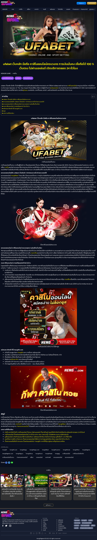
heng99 (20, 352)
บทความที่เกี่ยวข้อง (8, 113)
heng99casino (56, 450)
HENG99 (4, 9)
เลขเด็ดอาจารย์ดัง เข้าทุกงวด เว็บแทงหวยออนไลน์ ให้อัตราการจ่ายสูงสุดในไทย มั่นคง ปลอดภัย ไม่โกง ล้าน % (37, 439)
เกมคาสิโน (34, 253)
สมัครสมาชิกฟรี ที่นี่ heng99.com (12, 108)
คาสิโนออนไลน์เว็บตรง (8, 457)
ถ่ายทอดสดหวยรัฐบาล (86, 528)
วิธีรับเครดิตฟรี (27, 78)
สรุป (4, 111)
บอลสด (68, 9)
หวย (13, 9)
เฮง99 (76, 528)
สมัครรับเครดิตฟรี (7, 78)
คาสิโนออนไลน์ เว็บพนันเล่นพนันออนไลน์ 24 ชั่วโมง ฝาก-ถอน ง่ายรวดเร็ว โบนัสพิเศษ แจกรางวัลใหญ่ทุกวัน (37, 434)
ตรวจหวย (77, 523)
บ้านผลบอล (76, 9)
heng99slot (39, 454)
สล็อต (28, 9)
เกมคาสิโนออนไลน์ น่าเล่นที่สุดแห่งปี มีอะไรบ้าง (16, 106)
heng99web (48, 454)
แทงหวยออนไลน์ (69, 457)
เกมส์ (44, 9)
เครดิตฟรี (19, 424)
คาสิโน (20, 9)
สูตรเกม (91, 9)
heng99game (86, 450)
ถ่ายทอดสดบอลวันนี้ (22, 426)
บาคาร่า (37, 9)
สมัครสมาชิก (92, 3)
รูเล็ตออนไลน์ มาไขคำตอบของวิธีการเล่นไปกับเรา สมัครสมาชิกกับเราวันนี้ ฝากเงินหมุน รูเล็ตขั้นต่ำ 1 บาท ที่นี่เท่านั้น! (38, 437)
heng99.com (13, 450)
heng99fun (76, 450)
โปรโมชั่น (60, 9)
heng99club (66, 450)
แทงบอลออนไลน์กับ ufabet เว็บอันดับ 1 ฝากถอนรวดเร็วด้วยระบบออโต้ (23, 102)
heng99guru (19, 454)
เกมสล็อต (68, 279)
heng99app (23, 450)
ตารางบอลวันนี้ (85, 525)
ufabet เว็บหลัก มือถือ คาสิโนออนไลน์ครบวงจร (17, 99)
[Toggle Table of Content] (92, 96)
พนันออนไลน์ (54, 88)
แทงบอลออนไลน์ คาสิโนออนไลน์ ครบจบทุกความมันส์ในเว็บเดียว (21, 104)
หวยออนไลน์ (39, 457)
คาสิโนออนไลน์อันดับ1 (78, 454)
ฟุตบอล (25, 90)
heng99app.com (34, 450)
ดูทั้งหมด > (48, 505)
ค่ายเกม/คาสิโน (84, 9)
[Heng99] (38, 3)
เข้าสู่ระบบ (81, 3)
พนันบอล (52, 9)
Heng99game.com (7, 454)
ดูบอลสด (18, 78)
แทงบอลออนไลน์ (58, 457)
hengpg (57, 454)
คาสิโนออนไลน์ (72, 85)
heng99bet (15, 175)
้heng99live (29, 454)
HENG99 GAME (6, 73)
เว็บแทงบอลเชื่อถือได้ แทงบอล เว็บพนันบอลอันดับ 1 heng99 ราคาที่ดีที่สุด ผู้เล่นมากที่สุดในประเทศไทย (35, 441)
